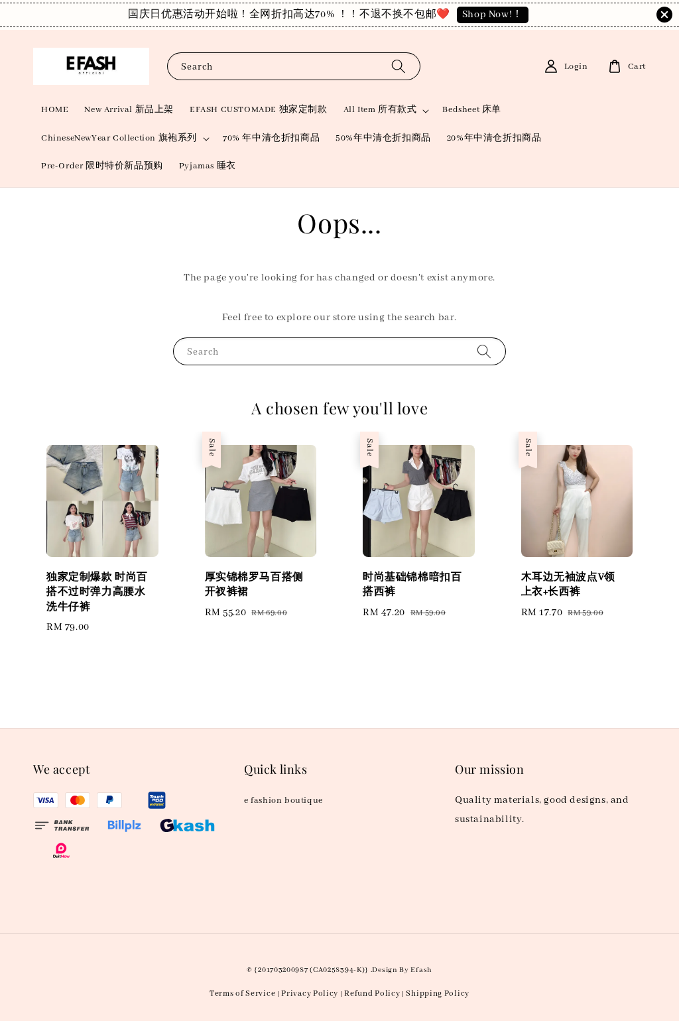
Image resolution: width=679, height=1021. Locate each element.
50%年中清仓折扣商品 (383, 138)
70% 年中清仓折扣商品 (271, 138)
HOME (54, 109)
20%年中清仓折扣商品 (494, 138)
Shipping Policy (437, 993)
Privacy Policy (309, 993)
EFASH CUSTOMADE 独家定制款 (259, 109)
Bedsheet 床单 (471, 109)
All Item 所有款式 (380, 109)
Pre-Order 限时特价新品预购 (102, 166)
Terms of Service (242, 993)
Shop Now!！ (492, 15)
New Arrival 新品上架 (129, 109)
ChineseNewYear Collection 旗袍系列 (119, 138)
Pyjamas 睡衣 (207, 166)
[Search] (398, 66)
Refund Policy (372, 993)
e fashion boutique (283, 800)
